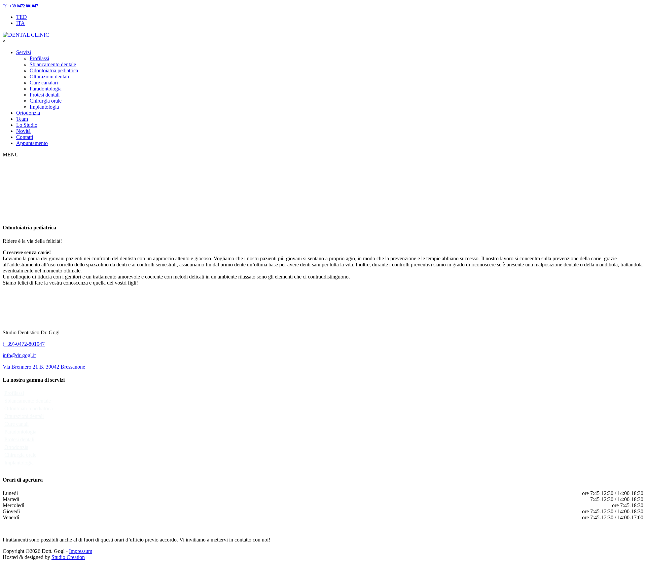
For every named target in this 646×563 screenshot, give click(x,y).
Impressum (80, 551)
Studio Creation (68, 557)
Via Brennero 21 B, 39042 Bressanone (44, 367)
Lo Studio (26, 125)
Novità (23, 131)
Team (22, 119)
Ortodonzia (28, 113)
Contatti (24, 137)
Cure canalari (44, 82)
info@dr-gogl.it (19, 355)
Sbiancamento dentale (53, 64)
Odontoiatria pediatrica (54, 70)
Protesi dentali (45, 95)
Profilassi (39, 58)
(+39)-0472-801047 (24, 344)
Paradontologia (46, 88)
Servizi (23, 52)
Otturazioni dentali (49, 76)
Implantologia (44, 107)
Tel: (20, 6)
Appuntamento (32, 143)
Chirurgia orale (46, 101)
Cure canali (16, 424)
